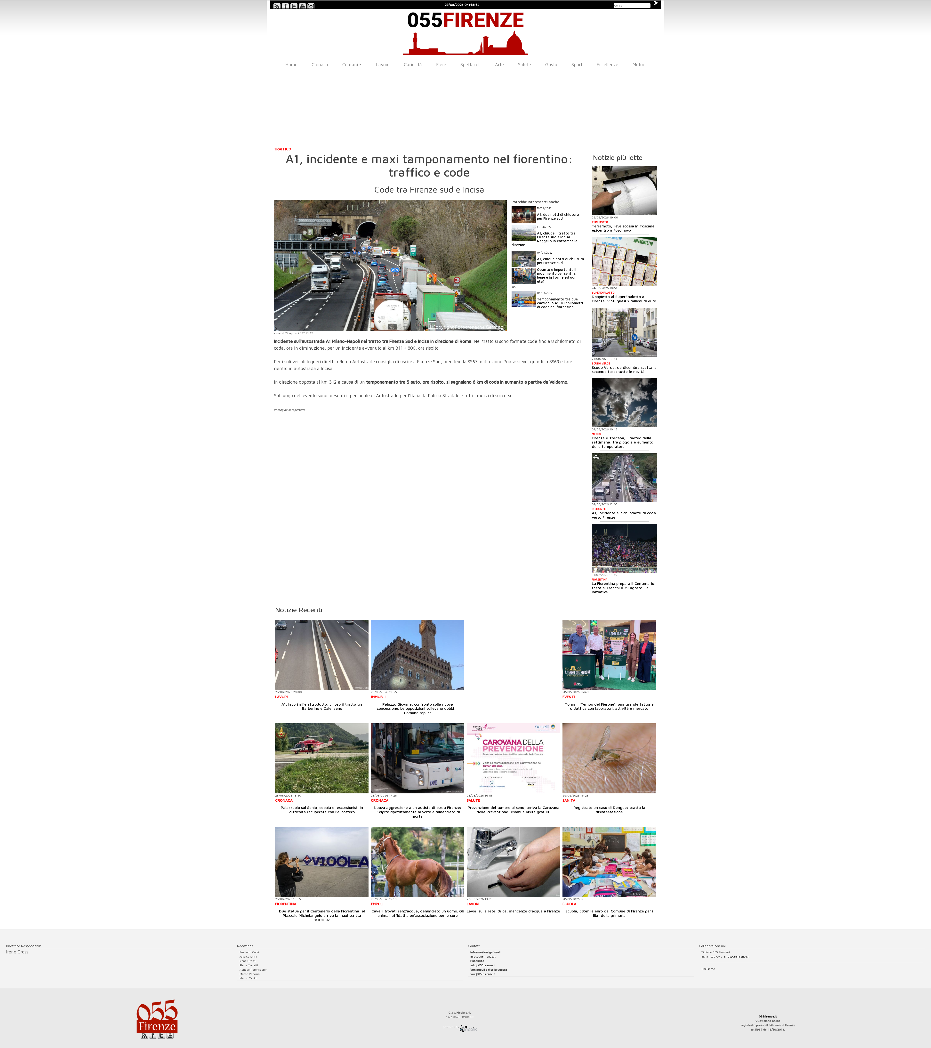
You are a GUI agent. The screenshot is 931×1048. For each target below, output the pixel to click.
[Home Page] (465, 32)
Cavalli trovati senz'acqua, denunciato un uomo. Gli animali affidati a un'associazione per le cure (417, 913)
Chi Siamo (708, 969)
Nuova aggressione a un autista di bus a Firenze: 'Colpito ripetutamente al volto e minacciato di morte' (417, 811)
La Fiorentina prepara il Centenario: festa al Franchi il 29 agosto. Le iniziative (624, 587)
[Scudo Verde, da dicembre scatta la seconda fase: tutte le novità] (624, 332)
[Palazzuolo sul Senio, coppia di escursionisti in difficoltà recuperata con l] (322, 758)
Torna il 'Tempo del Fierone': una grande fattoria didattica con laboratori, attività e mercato (609, 706)
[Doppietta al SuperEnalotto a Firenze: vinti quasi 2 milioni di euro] (624, 261)
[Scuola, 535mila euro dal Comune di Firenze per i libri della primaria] (609, 862)
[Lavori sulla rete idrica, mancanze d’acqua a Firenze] (513, 862)
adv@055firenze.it (482, 965)
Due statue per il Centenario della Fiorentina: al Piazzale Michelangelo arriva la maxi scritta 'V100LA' (322, 915)
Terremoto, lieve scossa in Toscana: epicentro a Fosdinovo (624, 228)
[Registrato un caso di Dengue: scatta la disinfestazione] (609, 758)
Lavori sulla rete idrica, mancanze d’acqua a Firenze (513, 911)
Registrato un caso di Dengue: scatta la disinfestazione (609, 809)
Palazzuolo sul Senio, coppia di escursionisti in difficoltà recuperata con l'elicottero (322, 809)
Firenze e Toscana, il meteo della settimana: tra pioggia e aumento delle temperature (622, 442)
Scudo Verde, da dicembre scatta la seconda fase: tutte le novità (624, 369)
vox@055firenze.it (482, 974)
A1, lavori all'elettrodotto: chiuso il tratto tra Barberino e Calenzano (321, 706)
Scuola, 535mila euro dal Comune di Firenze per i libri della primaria (609, 913)
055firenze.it (768, 1016)
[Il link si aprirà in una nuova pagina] (468, 1027)
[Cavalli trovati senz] (417, 862)
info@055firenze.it (483, 956)
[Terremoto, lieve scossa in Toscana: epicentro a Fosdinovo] (624, 190)
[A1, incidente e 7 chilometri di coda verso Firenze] (624, 477)
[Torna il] (609, 655)
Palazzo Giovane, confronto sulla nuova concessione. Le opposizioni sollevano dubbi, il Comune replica (417, 708)
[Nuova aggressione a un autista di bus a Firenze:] (417, 758)
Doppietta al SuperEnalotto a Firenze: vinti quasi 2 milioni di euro (624, 298)
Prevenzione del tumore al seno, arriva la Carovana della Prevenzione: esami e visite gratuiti (513, 809)
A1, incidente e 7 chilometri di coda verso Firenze (624, 515)
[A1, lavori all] (322, 655)
